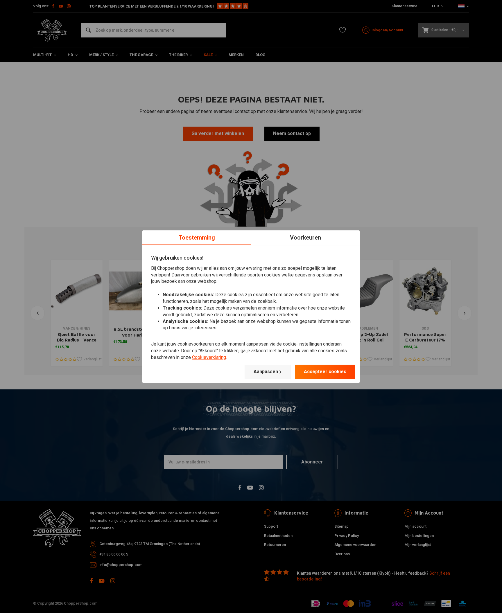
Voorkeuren (305, 237)
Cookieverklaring (209, 357)
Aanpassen (266, 371)
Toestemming (197, 237)
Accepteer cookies (325, 371)
